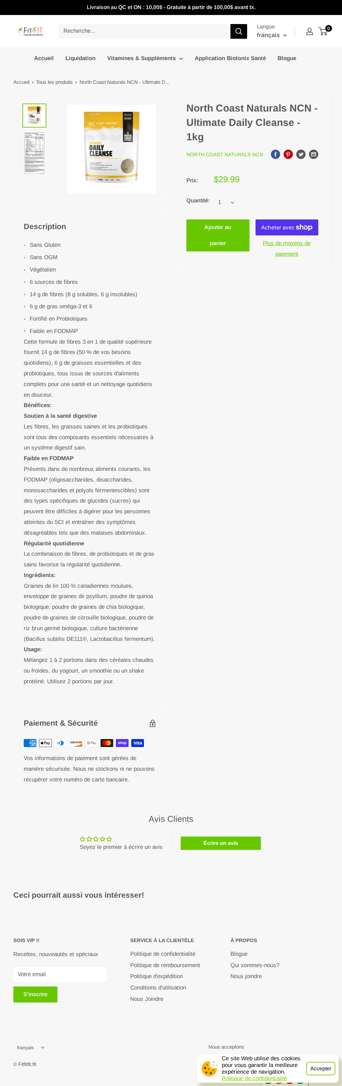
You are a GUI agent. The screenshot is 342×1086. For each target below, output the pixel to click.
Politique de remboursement (165, 965)
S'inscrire (35, 994)
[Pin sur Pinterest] (288, 154)
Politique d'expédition (156, 976)
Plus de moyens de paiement (287, 248)
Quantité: (198, 200)
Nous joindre (246, 976)
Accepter (320, 1068)
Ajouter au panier (217, 235)
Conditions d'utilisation (158, 987)
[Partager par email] (313, 154)
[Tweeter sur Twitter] (301, 154)
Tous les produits (54, 82)
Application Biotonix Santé (230, 58)
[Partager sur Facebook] (275, 154)
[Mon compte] (309, 31)
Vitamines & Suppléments (141, 58)
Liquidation (80, 58)
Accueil (44, 58)
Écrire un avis (220, 843)
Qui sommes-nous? (254, 965)
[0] (323, 31)
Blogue (287, 58)
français (25, 1047)
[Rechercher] (238, 31)
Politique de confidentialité (254, 1078)
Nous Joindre (146, 999)
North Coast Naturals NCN (224, 154)
